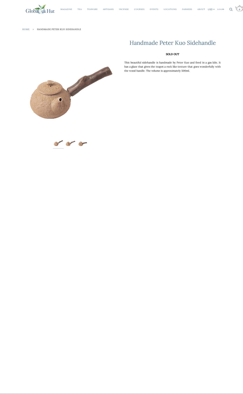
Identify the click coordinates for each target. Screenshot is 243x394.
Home (26, 29)
